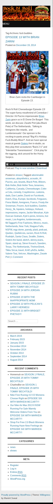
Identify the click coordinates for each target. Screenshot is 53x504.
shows (19, 175)
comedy (17, 192)
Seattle (32, 236)
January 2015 (17, 343)
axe (15, 182)
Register (14, 465)
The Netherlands (21, 247)
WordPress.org (17, 479)
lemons (40, 216)
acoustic (34, 178)
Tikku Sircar (11, 250)
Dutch (8, 199)
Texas (8, 247)
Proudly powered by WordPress (16, 495)
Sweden (41, 243)
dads (7, 195)
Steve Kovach (29, 243)
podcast (43, 229)
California (10, 188)
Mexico (37, 223)
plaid (35, 229)
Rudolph (9, 236)
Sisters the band (13, 240)
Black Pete (31, 182)
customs (40, 192)
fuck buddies (31, 206)
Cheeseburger (33, 188)
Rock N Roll (40, 233)
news (13, 447)
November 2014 (18, 349)
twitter (41, 250)
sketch (26, 240)
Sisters (40, 236)
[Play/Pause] (7, 164)
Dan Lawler (17, 195)
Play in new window (25, 168)
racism (29, 233)
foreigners (24, 202)
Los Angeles (19, 219)
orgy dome (18, 229)
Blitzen (41, 182)
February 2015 (17, 339)
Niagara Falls (36, 226)
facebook (31, 199)
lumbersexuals (33, 219)
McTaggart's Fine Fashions (18, 223)
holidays (29, 209)
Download (42, 168)
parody (28, 229)
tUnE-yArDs (31, 250)
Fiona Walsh (11, 202)
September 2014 (18, 356)
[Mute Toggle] (38, 164)
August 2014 (16, 360)
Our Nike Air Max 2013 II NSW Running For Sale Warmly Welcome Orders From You (25, 408)
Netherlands (11, 226)
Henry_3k (10, 209)
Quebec (9, 233)
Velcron (22, 253)
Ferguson (42, 199)
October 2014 (17, 353)
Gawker (42, 206)
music (45, 223)
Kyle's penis (29, 216)
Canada (20, 188)
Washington (33, 253)
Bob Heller (10, 185)
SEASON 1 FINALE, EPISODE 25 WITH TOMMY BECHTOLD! (27, 378)
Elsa (15, 199)
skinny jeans (36, 240)
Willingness (45, 495)
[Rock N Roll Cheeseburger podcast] (26, 19)
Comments (18, 475)
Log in (13, 468)
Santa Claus (21, 236)
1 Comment (17, 257)
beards (21, 182)
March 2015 (16, 336)
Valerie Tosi (11, 253)
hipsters (20, 209)
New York (24, 226)
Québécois (20, 233)
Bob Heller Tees (25, 185)
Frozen (20, 206)
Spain (8, 243)
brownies (39, 185)
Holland (39, 209)
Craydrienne (28, 192)
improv (22, 212)
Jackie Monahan (34, 212)
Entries (16, 472)
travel (21, 250)
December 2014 (18, 346)
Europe (22, 199)
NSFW (8, 229)
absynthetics (22, 178)
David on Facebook (34, 195)
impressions (11, 212)
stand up (17, 243)
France (33, 202)
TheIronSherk (37, 247)
